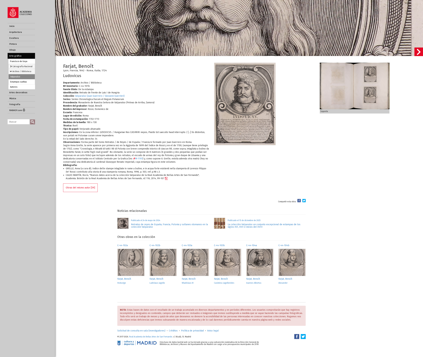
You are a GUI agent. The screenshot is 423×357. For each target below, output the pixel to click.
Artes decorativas (18, 92)
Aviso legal (213, 330)
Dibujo (12, 50)
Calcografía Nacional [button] (22, 66)
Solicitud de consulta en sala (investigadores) (141, 330)
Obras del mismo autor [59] (80, 187)
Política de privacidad (192, 330)
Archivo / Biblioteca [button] (21, 71)
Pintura (13, 44)
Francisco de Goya (18, 61)
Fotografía (14, 104)
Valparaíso (15, 76)
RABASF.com (16, 110)
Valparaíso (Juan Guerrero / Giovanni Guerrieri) (100, 96)
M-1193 (139, 158)
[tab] (22, 66)
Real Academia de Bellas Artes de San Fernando (150, 337)
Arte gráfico (15, 55)
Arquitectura (15, 32)
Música (12, 98)
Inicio (12, 26)
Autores (14, 87)
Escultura (14, 38)
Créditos (173, 330)
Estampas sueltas (18, 82)
